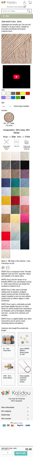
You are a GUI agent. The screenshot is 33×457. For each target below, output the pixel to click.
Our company (6, 411)
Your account (6, 419)
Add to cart (21, 453)
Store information (7, 407)
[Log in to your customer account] (24, 2)
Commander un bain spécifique (15, 7)
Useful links (5, 415)
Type (2, 103)
